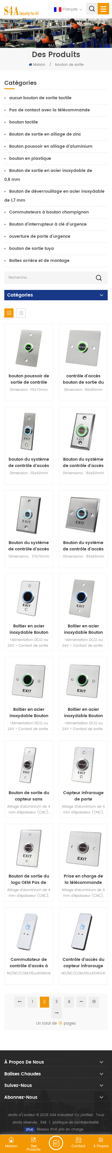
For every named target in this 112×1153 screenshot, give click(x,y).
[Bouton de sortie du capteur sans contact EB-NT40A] (29, 765)
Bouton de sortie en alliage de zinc (45, 134)
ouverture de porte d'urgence (39, 236)
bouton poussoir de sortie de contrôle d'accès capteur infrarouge (29, 379)
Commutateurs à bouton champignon (49, 212)
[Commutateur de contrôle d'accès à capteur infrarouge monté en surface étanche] (29, 932)
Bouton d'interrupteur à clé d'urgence (48, 224)
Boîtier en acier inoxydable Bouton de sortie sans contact (28, 629)
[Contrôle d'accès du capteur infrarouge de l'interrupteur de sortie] (83, 932)
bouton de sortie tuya (31, 248)
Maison (39, 65)
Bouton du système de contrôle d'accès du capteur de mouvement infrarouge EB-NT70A (29, 546)
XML (43, 1122)
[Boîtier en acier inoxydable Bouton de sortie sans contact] (29, 598)
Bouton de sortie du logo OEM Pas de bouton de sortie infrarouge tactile (29, 879)
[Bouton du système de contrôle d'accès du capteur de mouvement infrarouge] (83, 431)
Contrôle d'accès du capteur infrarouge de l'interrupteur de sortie (83, 963)
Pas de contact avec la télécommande (49, 110)
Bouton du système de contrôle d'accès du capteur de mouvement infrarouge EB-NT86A (83, 546)
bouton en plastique (30, 158)
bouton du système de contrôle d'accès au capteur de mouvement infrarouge (28, 462)
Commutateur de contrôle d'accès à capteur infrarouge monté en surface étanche (29, 963)
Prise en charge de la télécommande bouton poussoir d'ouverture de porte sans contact (83, 879)
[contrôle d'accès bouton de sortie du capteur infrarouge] (83, 348)
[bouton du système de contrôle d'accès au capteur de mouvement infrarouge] (29, 431)
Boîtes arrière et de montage (39, 260)
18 (94, 1002)
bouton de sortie (69, 65)
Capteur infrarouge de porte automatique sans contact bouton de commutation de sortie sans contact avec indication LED (83, 796)
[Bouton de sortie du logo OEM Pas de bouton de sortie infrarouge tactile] (29, 848)
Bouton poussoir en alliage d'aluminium (50, 146)
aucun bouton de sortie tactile (40, 98)
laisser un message (56, 1143)
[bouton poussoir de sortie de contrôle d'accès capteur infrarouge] (29, 348)
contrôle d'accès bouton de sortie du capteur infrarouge (83, 379)
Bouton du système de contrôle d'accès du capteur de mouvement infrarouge (83, 462)
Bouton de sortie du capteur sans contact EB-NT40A (29, 796)
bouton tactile (23, 122)
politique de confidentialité (76, 1122)
